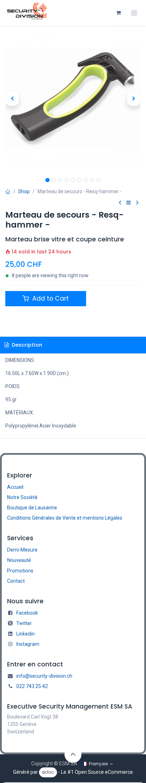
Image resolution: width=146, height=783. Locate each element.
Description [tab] (26, 344)
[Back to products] (128, 203)
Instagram (27, 644)
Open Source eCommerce (104, 772)
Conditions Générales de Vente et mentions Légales (64, 518)
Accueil (15, 487)
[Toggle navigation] (134, 12)
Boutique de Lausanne (32, 507)
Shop (24, 191)
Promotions (20, 571)
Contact (16, 581)
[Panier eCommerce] (118, 12)
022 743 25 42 (32, 686)
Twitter (24, 623)
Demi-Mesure (22, 550)
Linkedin (25, 634)
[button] (12, 99)
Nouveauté (19, 560)
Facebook (27, 613)
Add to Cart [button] (49, 298)
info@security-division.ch (44, 676)
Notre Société (22, 497)
